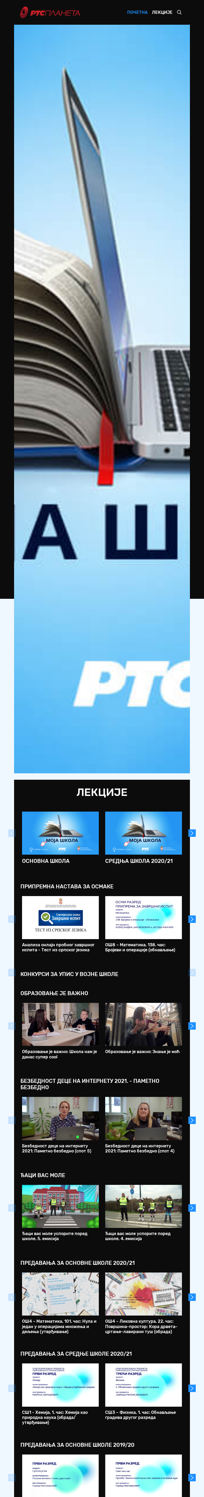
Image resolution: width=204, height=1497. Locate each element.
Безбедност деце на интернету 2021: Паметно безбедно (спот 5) (56, 1148)
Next (192, 833)
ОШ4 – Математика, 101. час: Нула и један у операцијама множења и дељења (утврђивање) (59, 1326)
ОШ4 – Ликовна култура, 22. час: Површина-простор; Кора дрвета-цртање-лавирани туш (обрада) (141, 1326)
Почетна (137, 12)
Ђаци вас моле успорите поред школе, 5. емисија (54, 1236)
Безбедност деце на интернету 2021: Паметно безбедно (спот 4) (140, 1148)
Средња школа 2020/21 (139, 861)
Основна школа (46, 861)
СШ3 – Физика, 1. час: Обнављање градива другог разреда (140, 1415)
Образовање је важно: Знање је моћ (142, 1051)
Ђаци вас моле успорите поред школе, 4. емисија (138, 1236)
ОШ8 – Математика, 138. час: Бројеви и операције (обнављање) (140, 947)
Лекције (162, 12)
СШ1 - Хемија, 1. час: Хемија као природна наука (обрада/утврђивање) (55, 1417)
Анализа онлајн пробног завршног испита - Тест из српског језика (58, 947)
